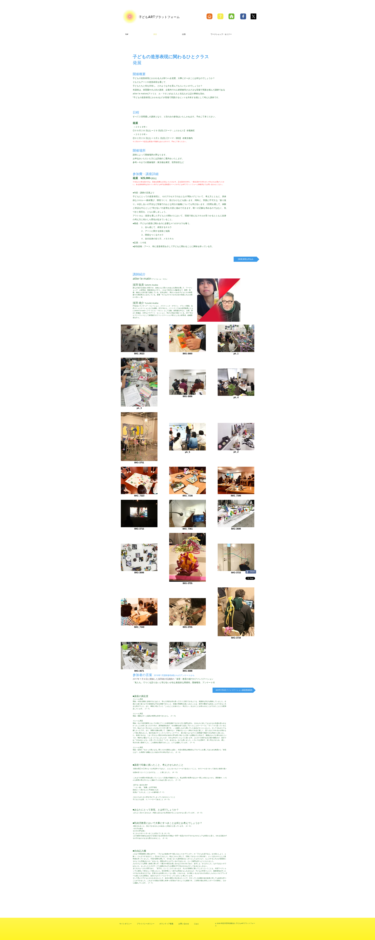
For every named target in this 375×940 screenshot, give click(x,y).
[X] (253, 16)
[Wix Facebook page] (243, 16)
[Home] (209, 16)
